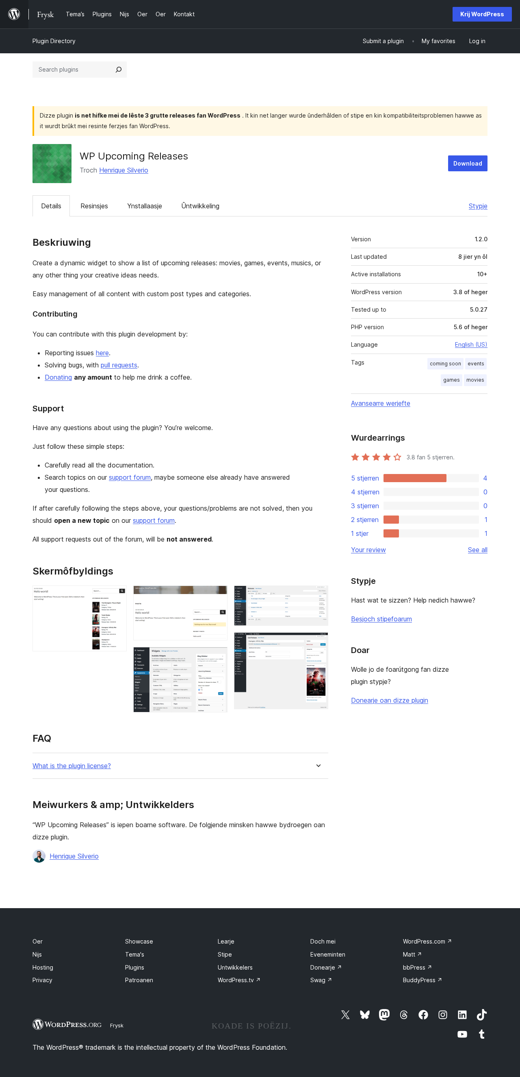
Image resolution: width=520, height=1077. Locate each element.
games (451, 380)
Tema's (134, 954)
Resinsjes (94, 206)
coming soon (445, 363)
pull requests (119, 365)
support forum (130, 477)
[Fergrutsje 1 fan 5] (116, 596)
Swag (321, 980)
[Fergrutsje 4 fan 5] (317, 596)
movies (475, 380)
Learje (226, 941)
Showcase (139, 941)
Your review (368, 550)
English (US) (471, 344)
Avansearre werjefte (380, 403)
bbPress (417, 967)
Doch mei (323, 941)
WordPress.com (427, 941)
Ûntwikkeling (200, 206)
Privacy (42, 980)
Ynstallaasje (144, 206)
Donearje (326, 967)
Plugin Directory (54, 40)
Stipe (225, 954)
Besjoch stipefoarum (381, 619)
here (102, 353)
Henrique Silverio (123, 170)
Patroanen (139, 980)
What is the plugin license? (71, 766)
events (476, 363)
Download (467, 163)
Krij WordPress (482, 14)
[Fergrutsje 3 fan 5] (216, 658)
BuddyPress (422, 980)
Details (51, 206)
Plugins (134, 967)
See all (478, 550)
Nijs (37, 954)
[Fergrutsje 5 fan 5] (317, 643)
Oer (37, 941)
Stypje (478, 206)
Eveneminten (327, 954)
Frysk (117, 1025)
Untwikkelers (235, 967)
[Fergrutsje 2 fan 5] (216, 596)
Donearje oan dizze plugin (389, 700)
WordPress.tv (239, 980)
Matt (412, 954)
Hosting (42, 967)
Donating (58, 377)
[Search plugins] (118, 69)
